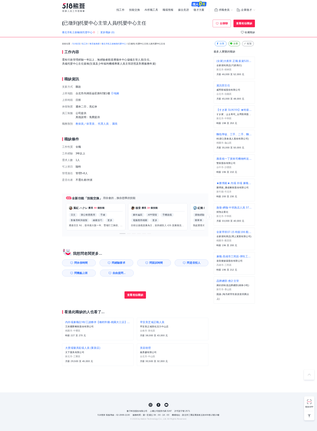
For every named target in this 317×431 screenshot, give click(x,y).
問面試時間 (156, 262)
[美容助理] (172, 355)
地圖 (116, 93)
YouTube (166, 405)
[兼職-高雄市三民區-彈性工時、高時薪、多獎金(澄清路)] (234, 263)
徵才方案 (199, 10)
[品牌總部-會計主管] (234, 290)
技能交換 (134, 10)
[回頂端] (309, 374)
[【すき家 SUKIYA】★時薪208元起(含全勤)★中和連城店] (234, 117)
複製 (249, 43)
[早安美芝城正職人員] (172, 329)
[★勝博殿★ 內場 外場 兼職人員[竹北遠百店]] (234, 190)
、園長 (113, 123)
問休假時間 (81, 262)
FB (158, 405)
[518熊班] (73, 7)
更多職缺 (107, 32)
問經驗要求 (118, 262)
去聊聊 (224, 23)
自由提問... (119, 273)
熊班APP (309, 407)
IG (151, 405)
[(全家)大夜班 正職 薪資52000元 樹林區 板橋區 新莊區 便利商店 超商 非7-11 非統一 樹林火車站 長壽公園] (234, 68)
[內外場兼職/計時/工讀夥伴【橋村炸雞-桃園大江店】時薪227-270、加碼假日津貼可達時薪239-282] (97, 329)
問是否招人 (193, 262)
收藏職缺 (250, 32)
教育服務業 (95, 44)
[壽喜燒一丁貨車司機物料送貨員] (234, 166)
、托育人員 (102, 123)
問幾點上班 (81, 273)
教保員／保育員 (85, 123)
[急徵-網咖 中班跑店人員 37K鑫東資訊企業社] (234, 214)
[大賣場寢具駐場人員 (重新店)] (97, 355)
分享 (222, 43)
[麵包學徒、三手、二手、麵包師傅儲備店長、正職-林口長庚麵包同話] (234, 141)
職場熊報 (168, 10)
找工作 (120, 10)
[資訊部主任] (234, 92)
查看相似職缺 (244, 23)
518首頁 (76, 44)
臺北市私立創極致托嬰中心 (114, 44)
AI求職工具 (151, 10)
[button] (122, 233)
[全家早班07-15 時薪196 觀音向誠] (234, 239)
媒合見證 (183, 10)
